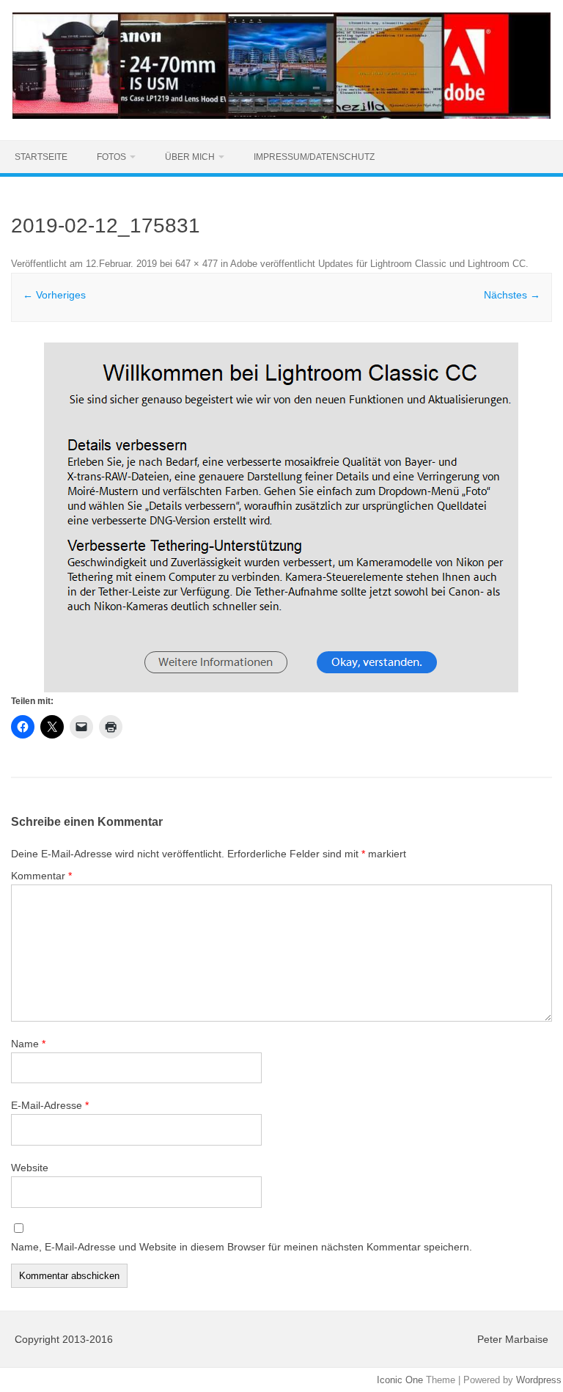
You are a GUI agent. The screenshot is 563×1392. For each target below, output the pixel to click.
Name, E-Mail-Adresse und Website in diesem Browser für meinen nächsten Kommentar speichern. (241, 1247)
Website (29, 1167)
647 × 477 (196, 263)
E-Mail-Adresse (50, 1105)
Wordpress (539, 1379)
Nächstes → (512, 295)
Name (28, 1044)
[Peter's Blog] (281, 115)
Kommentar (41, 876)
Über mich (190, 157)
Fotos (111, 157)
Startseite (41, 157)
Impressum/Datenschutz (314, 157)
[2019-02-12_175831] (281, 517)
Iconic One (400, 1379)
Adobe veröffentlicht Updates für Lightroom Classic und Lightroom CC (378, 263)
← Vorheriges (54, 295)
